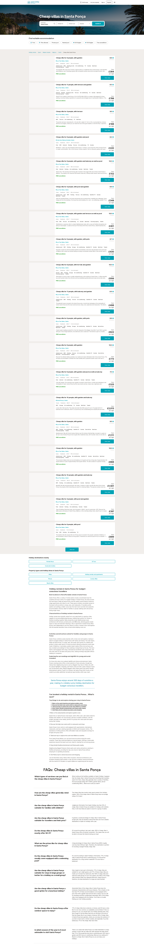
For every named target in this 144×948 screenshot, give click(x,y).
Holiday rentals (32, 52)
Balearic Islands (46, 52)
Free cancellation (101, 42)
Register (109, 2)
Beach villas (50, 583)
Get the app (85, 2)
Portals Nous (50, 561)
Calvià (59, 52)
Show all (72, 549)
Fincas (50, 578)
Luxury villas (93, 578)
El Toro (94, 561)
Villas (50, 574)
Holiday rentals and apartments (94, 574)
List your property (94, 2)
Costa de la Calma (50, 566)
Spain (39, 52)
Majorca (54, 52)
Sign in (103, 2)
